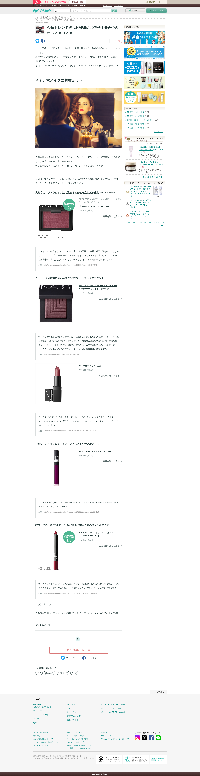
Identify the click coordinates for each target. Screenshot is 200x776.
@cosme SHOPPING (113, 704)
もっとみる (158, 132)
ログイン (162, 2)
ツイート (71, 658)
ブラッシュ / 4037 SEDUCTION (94, 206)
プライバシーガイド (40, 745)
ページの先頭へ (159, 692)
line (158, 737)
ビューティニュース (75, 712)
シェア (91, 658)
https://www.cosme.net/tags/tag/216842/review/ (62, 354)
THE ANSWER (135, 187)
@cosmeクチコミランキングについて (115, 739)
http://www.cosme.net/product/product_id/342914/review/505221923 (70, 593)
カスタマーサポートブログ (77, 742)
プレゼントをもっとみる (152, 177)
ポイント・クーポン (41, 714)
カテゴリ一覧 (107, 6)
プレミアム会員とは (40, 732)
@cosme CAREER (114, 712)
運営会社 (104, 732)
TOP (36, 5)
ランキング (44, 5)
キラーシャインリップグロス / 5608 (95, 451)
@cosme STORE (111, 708)
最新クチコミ (73, 720)
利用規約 (36, 736)
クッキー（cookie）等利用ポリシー (46, 742)
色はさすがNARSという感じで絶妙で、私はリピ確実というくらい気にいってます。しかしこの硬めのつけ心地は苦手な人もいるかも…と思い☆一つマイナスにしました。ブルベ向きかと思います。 (78, 421)
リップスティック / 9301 (90, 366)
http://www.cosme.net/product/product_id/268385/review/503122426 (70, 265)
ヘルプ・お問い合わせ (75, 736)
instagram (137, 737)
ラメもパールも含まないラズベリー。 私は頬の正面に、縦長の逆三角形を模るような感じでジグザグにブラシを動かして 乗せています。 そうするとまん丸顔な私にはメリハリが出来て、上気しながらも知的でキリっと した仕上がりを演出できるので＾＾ (78, 255)
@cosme (43, 705)
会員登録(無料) (150, 2)
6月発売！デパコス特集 (135, 128)
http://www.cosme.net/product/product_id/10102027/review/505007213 (71, 512)
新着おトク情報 (77, 2)
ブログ (61, 5)
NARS (39, 673)
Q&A (67, 5)
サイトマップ (106, 736)
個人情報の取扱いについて (43, 739)
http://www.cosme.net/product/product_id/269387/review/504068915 (70, 431)
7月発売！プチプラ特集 (135, 116)
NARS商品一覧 (42, 625)
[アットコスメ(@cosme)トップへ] (42, 11)
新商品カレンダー (74, 716)
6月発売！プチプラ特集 (135, 124)
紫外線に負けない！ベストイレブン (140, 120)
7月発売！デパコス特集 (135, 112)
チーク (47, 183)
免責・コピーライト (74, 732)
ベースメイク (54, 166)
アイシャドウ (59, 183)
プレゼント (72, 708)
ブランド (53, 5)
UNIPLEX (133, 212)
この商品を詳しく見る (109, 216)
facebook (151, 737)
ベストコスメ (118, 6)
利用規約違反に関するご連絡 (77, 739)
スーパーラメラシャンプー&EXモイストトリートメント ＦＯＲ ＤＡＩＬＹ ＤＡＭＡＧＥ (140, 191)
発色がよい (49, 673)
